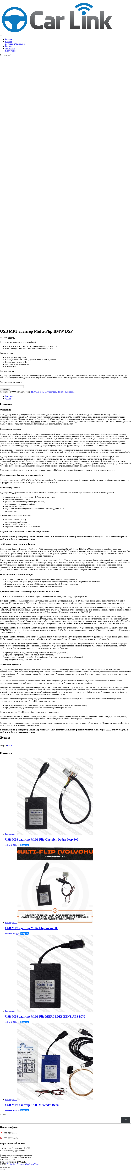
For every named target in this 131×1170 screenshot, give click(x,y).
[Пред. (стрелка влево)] (1, 1169)
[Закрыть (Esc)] (9, 1167)
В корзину (5, 389)
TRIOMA (35, 392)
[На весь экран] (4, 1167)
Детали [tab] (8, 398)
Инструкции (10, 51)
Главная (8, 39)
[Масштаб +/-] (1, 1167)
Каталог (8, 41)
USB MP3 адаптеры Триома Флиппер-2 (57, 392)
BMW (9, 745)
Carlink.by (11, 1164)
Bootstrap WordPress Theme (28, 1164)
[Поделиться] (6, 1167)
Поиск (3, 1115)
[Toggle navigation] (1, 35)
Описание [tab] (9, 396)
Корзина (8, 46)
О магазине (10, 48)
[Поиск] (125, 1120)
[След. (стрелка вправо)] (4, 1169)
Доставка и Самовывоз (15, 44)
